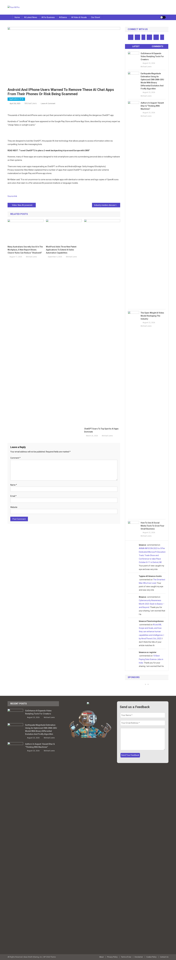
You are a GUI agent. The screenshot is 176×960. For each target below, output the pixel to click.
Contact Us (164, 957)
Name (13, 485)
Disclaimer (139, 957)
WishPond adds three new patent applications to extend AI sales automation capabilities (61, 250)
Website (13, 507)
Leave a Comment (48, 103)
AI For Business (48, 17)
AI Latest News (30, 17)
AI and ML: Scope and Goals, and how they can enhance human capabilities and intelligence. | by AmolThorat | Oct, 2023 (151, 632)
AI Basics (63, 17)
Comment (15, 458)
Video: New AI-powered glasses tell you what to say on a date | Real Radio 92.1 (24, 205)
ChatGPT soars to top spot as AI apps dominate (101, 430)
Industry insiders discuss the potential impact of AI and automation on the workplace (107, 205)
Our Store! (95, 17)
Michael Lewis (31, 103)
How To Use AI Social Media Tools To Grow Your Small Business (152, 526)
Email (13, 496)
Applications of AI (16, 99)
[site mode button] (163, 17)
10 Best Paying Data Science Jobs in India (151, 659)
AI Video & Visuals (79, 17)
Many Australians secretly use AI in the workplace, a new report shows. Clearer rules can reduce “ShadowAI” (25, 250)
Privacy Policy (112, 957)
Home (17, 17)
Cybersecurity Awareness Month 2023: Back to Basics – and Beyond (151, 603)
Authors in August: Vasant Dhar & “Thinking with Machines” (152, 106)
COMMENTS (157, 46)
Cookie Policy (151, 957)
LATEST (136, 46)
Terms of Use (126, 957)
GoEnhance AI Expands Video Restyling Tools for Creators (152, 56)
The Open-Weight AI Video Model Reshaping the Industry (152, 316)
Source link (12, 196)
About (101, 957)
